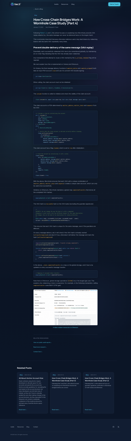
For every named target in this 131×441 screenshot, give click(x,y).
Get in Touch (114, 4)
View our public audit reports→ (42, 342)
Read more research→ (40, 347)
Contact (35, 427)
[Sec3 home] (16, 4)
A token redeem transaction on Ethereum (65, 327)
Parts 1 (42, 33)
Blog (72, 4)
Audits (56, 4)
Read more (23, 409)
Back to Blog (38, 9)
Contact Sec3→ (38, 351)
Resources (64, 4)
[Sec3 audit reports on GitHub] (113, 427)
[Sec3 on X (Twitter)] (118, 427)
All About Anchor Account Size (31, 378)
